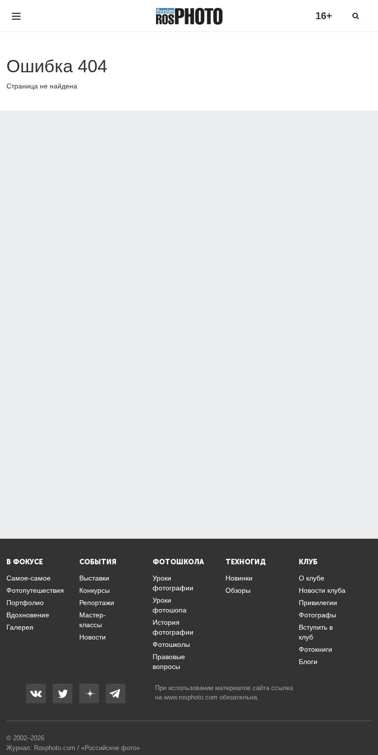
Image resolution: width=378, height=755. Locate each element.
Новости (92, 637)
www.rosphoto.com (191, 697)
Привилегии (318, 603)
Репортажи (96, 603)
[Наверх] (365, 722)
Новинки (238, 578)
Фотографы (317, 615)
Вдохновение (27, 615)
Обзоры (238, 590)
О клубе (311, 578)
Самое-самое (28, 578)
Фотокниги (315, 649)
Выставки (94, 578)
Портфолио (25, 603)
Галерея (19, 627)
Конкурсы (94, 590)
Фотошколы (171, 644)
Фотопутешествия (35, 590)
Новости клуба (322, 590)
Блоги (308, 662)
